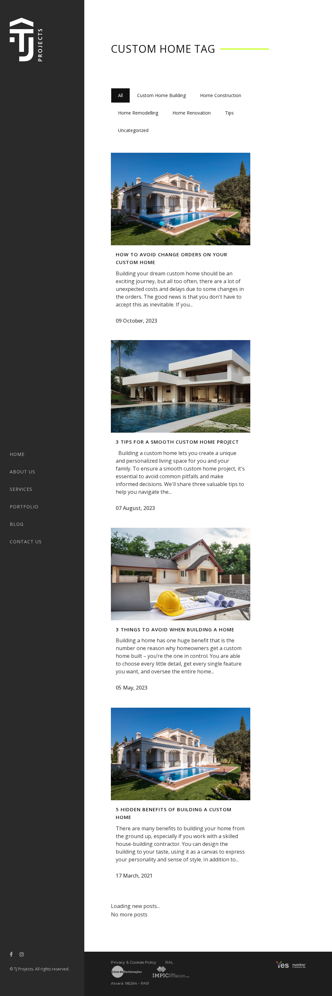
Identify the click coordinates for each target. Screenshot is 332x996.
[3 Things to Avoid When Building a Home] (180, 574)
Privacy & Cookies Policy (133, 962)
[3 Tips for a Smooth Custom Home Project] (180, 386)
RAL (169, 962)
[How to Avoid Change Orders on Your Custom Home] (180, 199)
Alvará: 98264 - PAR (130, 983)
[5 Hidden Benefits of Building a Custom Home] (180, 754)
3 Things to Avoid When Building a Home (175, 629)
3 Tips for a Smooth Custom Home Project (177, 441)
